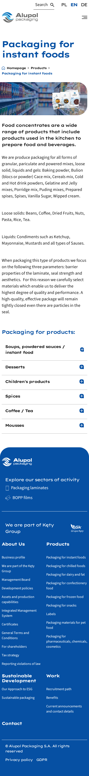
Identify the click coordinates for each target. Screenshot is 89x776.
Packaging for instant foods (66, 557)
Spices (12, 396)
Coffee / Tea (19, 410)
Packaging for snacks (61, 605)
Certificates (10, 624)
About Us (13, 544)
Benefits (52, 697)
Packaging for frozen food (65, 596)
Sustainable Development (19, 678)
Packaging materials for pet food (66, 625)
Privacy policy (19, 760)
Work (53, 675)
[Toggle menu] (84, 17)
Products (39, 68)
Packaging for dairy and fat (65, 574)
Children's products (27, 381)
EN (73, 4)
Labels (51, 614)
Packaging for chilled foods (65, 566)
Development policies (17, 588)
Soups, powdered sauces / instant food (35, 349)
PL (64, 4)
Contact (12, 723)
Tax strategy (10, 655)
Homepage (16, 68)
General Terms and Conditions (15, 635)
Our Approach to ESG (17, 689)
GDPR (41, 760)
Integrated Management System (19, 613)
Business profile (13, 557)
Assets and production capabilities (18, 599)
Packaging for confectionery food (66, 586)
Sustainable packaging (18, 697)
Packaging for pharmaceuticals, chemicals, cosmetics (66, 641)
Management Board (16, 579)
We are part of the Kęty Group (18, 568)
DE (84, 4)
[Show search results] (52, 5)
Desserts (15, 367)
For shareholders (14, 646)
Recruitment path (59, 689)
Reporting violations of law (21, 663)
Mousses (14, 425)
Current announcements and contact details (64, 709)
